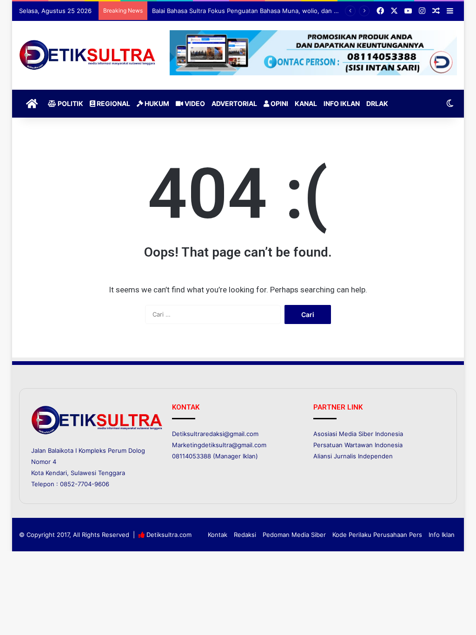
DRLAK (377, 103)
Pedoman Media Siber (294, 534)
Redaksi (245, 534)
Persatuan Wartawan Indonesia (358, 445)
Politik (69, 103)
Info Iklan (342, 103)
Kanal (306, 103)
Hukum (156, 103)
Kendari (56, 472)
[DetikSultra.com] (87, 55)
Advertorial (234, 103)
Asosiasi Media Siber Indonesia (358, 433)
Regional (112, 103)
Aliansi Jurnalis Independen (353, 456)
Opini (278, 103)
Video (194, 103)
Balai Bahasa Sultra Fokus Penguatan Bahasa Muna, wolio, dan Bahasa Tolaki (262, 10)
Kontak (217, 534)
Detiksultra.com (169, 534)
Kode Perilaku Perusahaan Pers (377, 534)
